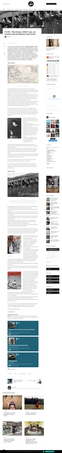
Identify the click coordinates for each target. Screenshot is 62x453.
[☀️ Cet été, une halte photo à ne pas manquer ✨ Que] (57, 122)
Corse (48, 153)
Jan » (49, 262)
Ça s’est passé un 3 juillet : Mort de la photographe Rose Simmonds (51, 49)
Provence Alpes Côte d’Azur (51, 161)
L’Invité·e (8, 9)
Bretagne (48, 151)
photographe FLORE (32, 46)
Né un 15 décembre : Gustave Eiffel (31, 381)
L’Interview (16, 9)
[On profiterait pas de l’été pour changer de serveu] (48, 122)
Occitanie (48, 159)
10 (52, 255)
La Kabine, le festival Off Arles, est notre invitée (30, 413)
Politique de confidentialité (50, 451)
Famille (16, 373)
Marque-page (12, 369)
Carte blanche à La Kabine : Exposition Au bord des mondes (10, 414)
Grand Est (48, 154)
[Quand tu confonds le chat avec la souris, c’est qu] (53, 122)
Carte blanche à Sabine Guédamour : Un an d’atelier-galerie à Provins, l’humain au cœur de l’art (31, 441)
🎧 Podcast (30, 9)
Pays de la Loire (49, 160)
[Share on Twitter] (5, 46)
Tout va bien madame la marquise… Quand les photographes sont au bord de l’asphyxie (55, 223)
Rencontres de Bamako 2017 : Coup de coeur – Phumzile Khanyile (54, 199)
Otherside (35, 9)
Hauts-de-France (49, 155)
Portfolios (25, 9)
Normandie (49, 157)
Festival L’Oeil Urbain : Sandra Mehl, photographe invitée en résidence (18, 381)
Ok (43, 451)
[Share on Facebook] (5, 43)
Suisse (48, 164)
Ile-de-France (49, 156)
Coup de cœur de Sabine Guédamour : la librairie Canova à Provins (9, 440)
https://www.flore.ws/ (11, 311)
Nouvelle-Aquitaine (50, 158)
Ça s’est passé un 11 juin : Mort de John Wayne (55, 227)
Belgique (48, 163)
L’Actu (12, 9)
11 (54, 255)
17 (52, 257)
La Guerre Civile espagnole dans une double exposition (55, 240)
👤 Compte (51, 9)
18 (54, 257)
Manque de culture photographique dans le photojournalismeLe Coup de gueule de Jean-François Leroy (52, 213)
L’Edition (20, 9)
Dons (48, 9)
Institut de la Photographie (22, 373)
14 (47, 257)
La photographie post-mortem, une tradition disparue (54, 203)
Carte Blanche (10, 373)
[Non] (60, 451)
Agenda (39, 9)
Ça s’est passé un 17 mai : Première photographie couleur (55, 236)
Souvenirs (29, 373)
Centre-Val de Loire (50, 152)
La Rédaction (8, 36)
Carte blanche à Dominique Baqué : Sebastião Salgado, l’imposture (55, 207)
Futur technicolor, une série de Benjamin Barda (55, 232)
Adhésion (44, 9)
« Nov (47, 262)
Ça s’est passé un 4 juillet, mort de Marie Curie (55, 218)
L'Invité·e (6, 29)
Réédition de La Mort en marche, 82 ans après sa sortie (24, 306)
